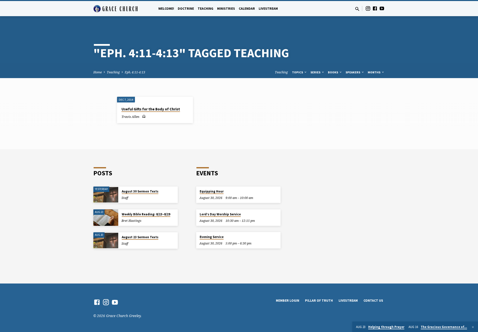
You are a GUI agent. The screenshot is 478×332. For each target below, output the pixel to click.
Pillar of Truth (319, 300)
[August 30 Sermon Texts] (105, 195)
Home (97, 72)
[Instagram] (368, 8)
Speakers (353, 72)
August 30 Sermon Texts (140, 191)
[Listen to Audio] (144, 116)
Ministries (226, 8)
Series (315, 72)
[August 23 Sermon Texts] (105, 240)
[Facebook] (375, 8)
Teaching (205, 8)
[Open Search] (357, 8)
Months (374, 72)
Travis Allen (130, 116)
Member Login (287, 300)
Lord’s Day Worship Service (220, 214)
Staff (124, 198)
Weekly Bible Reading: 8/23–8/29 (146, 214)
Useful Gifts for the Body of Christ (150, 109)
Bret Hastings (131, 221)
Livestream (268, 8)
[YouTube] (382, 8)
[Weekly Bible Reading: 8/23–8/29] (105, 217)
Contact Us (373, 300)
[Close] (473, 327)
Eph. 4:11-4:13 (135, 72)
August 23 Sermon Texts (140, 237)
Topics (298, 72)
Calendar (247, 8)
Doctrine (186, 8)
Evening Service (212, 237)
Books (333, 72)
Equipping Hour (212, 191)
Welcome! (166, 8)
